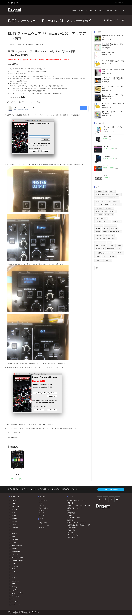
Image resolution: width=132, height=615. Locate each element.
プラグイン (99, 260)
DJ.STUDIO (15, 527)
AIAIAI (13, 503)
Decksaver (104, 204)
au (106, 191)
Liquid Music (117, 221)
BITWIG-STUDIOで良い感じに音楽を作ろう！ (108, 194)
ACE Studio (15, 500)
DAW (97, 204)
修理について (71, 510)
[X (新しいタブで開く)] (9, 3)
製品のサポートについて (74, 508)
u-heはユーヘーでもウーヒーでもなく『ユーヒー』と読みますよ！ (108, 252)
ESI (120, 204)
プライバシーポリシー (74, 535)
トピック (41, 510)
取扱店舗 (70, 520)
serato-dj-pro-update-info (111, 232)
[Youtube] (117, 499)
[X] (99, 499)
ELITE (17, 474)
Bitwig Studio (100, 198)
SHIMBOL (14, 578)
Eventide (14, 533)
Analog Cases (15, 506)
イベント (41, 505)
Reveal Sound (15, 566)
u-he (119, 248)
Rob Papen (114, 228)
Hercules (14, 542)
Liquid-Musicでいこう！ (103, 221)
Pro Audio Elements (17, 557)
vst (104, 256)
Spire (109, 242)
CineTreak (14, 518)
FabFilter (99, 208)
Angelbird (99, 191)
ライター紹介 (71, 530)
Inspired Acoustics (17, 545)
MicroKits (14, 548)
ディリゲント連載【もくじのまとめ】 (78, 505)
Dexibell (114, 204)
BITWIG (112, 191)
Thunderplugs (15, 596)
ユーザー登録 (71, 527)
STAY (13, 584)
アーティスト (42, 503)
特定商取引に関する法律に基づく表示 (78, 525)
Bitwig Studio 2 (112, 198)
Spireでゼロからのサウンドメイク (105, 245)
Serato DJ (99, 235)
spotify (119, 245)
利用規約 (70, 515)
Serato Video (112, 238)
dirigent (40, 44)
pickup (12, 437)
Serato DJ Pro (109, 235)
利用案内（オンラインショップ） (77, 522)
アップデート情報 (119, 20)
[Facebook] (105, 499)
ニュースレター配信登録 (111, 489)
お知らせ (41, 528)
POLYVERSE (15, 554)
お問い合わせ (71, 537)
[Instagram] (111, 499)
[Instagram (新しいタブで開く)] (14, 3)
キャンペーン (42, 500)
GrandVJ (112, 211)
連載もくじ (108, 260)
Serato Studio (100, 238)
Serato (98, 232)
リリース (41, 515)
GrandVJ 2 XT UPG (101, 218)
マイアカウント (119, 2)
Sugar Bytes (110, 248)
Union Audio (15, 602)
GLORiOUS (15, 539)
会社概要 (70, 532)
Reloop (17, 437)
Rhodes (14, 569)
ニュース (41, 513)
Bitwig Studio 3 (101, 201)
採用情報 (70, 503)
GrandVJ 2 (99, 215)
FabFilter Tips (109, 208)
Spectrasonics (100, 242)
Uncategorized (16, 605)
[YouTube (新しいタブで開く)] (17, 3)
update (98, 256)
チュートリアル (43, 508)
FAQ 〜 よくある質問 (101, 211)
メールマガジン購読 (73, 517)
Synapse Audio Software (18, 593)
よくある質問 (42, 523)
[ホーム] (104, 20)
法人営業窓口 (71, 513)
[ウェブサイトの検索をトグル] (123, 10)
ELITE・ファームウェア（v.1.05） (25, 107)
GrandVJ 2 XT (109, 215)
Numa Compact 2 (110, 225)
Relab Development (17, 560)
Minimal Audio (16, 551)
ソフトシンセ (112, 256)
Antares (14, 512)
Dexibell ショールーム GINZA (76, 500)
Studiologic (100, 248)
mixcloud (99, 225)
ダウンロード (83, 108)
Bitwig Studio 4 (113, 201)
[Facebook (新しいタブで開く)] (11, 3)
